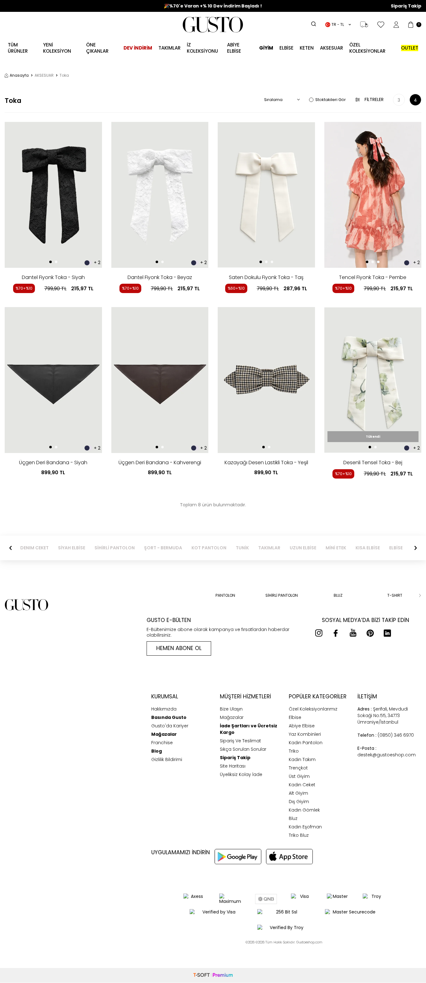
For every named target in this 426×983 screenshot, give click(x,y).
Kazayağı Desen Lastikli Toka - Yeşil (266, 462)
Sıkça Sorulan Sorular (243, 749)
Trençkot (298, 768)
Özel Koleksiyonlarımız (313, 709)
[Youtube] (353, 633)
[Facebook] (336, 633)
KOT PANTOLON (208, 548)
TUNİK (242, 548)
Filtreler (374, 100)
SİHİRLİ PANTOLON (114, 548)
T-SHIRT (394, 595)
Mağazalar (232, 717)
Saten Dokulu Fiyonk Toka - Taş (266, 277)
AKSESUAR (331, 48)
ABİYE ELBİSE (234, 47)
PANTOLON (225, 595)
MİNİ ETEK (336, 548)
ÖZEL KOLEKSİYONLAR (367, 47)
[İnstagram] (318, 633)
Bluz (293, 818)
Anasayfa (19, 75)
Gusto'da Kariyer (169, 726)
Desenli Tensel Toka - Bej (372, 462)
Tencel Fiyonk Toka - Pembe (372, 277)
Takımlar (169, 48)
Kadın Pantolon (305, 743)
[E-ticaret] (213, 975)
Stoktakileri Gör (330, 99)
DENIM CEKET (34, 548)
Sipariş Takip (406, 6)
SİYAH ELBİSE (71, 548)
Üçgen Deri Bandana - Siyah (53, 462)
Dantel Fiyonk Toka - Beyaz (160, 277)
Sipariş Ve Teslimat (240, 741)
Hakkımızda (164, 709)
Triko (294, 751)
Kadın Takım (302, 759)
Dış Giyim (299, 801)
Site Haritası (232, 766)
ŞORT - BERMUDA (163, 548)
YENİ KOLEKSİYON (57, 47)
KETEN (307, 48)
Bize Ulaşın (231, 709)
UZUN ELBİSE (303, 548)
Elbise (286, 48)
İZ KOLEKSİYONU (202, 47)
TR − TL (338, 24)
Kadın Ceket (302, 785)
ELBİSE (396, 548)
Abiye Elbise (302, 726)
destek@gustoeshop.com (386, 751)
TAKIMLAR (269, 548)
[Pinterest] (370, 633)
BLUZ (338, 595)
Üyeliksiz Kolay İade (241, 774)
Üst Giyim (299, 776)
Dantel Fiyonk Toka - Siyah (53, 277)
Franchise (162, 743)
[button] (50, 262)
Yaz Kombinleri (305, 734)
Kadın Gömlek (304, 810)
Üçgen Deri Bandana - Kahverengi (160, 462)
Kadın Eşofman (305, 827)
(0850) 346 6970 (385, 735)
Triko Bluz (299, 835)
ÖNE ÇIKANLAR (97, 47)
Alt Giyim (298, 793)
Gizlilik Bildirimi (166, 759)
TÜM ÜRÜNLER (18, 47)
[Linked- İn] (387, 633)
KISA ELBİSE (368, 548)
